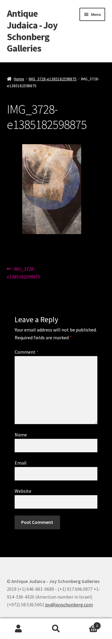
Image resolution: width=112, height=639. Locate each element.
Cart (86, 623)
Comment (27, 352)
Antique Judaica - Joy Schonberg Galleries (32, 31)
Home (19, 79)
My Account (18, 629)
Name (21, 435)
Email (21, 463)
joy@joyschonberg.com (69, 605)
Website (23, 491)
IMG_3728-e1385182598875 (52, 79)
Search (56, 629)
